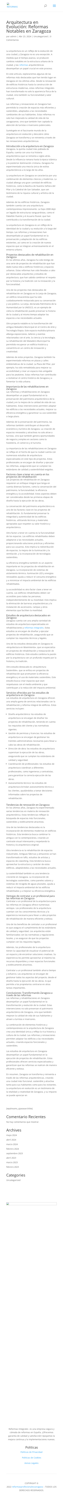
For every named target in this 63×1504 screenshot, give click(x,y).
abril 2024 (11, 1139)
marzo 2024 (12, 1144)
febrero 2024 (12, 1148)
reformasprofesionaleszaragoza (27, 1486)
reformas (23, 65)
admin (13, 36)
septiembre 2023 (14, 1153)
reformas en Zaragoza (22, 898)
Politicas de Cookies (31, 1457)
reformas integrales (34, 627)
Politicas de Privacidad (31, 1452)
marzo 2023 (12, 1162)
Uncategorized (41, 36)
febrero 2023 (12, 1166)
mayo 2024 (11, 1135)
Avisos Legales (31, 1463)
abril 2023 (11, 1157)
